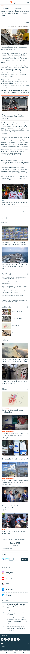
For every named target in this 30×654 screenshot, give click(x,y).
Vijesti (3, 6)
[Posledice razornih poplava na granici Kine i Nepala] (6, 319)
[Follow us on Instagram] (12, 639)
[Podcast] (15, 652)
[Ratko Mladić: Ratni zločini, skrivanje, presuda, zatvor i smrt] (15, 372)
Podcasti (5, 340)
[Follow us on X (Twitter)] (5, 639)
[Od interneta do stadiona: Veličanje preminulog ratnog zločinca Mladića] (15, 233)
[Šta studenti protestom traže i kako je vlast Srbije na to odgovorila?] (15, 191)
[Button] (26, 22)
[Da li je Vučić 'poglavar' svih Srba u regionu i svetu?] (15, 520)
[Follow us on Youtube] (8, 639)
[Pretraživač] (23, 652)
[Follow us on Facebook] (2, 639)
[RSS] (15, 639)
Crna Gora (5, 457)
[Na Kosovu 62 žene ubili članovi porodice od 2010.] (6, 326)
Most (3, 529)
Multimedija (6, 307)
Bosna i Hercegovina (8, 431)
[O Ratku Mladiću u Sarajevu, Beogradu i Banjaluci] (6, 312)
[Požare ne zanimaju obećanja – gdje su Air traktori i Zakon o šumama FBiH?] (15, 350)
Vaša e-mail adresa (7, 548)
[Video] (6, 652)
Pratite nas (24, 559)
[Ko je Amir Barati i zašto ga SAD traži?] (15, 447)
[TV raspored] (18, 639)
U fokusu (5, 389)
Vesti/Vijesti (6, 274)
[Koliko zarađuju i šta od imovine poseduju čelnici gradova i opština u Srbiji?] (15, 494)
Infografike (5, 408)
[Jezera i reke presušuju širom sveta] (6, 333)
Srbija (3, 504)
